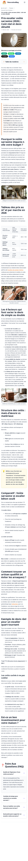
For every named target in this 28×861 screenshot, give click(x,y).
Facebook (11, 56)
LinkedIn (18, 53)
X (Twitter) (4, 56)
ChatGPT (4, 53)
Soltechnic (15, 604)
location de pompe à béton (15, 270)
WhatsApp (11, 53)
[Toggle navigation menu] (24, 2)
